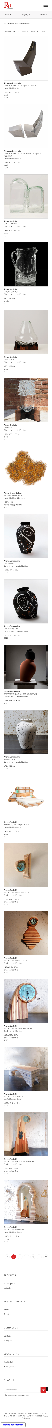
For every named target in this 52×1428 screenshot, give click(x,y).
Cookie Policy (9, 1362)
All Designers (9, 1283)
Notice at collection (13, 1424)
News (6, 1310)
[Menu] (44, 5)
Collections (8, 1288)
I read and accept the (17, 1395)
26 (33, 1257)
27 (39, 1257)
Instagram (8, 1340)
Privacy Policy (9, 1366)
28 (46, 1257)
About (6, 1314)
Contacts (7, 1336)
